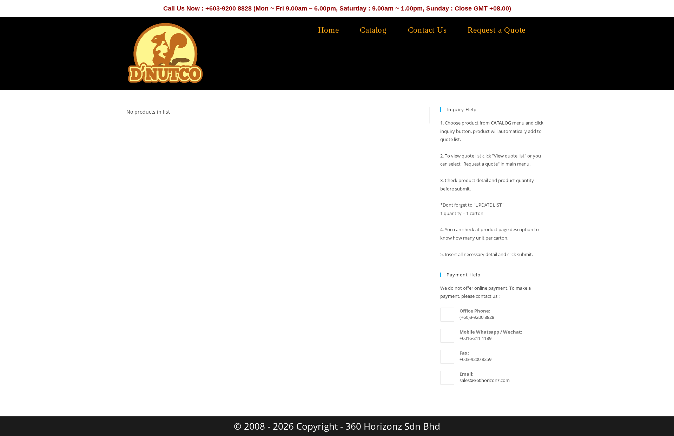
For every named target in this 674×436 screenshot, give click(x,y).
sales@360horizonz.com (485, 380)
